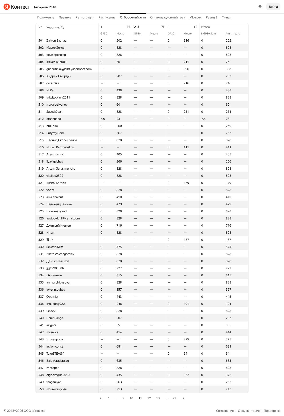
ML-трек (195, 17)
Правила (65, 17)
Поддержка (272, 410)
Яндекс (38, 410)
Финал (226, 17)
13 (158, 398)
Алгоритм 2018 (45, 7)
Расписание (107, 17)
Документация (249, 410)
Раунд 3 (211, 17)
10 (131, 398)
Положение (45, 17)
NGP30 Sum (208, 33)
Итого (205, 27)
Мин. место (233, 33)
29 (174, 398)
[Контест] (17, 7)
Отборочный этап (133, 17)
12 (149, 398)
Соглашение (225, 410)
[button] (55, 27)
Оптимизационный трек (167, 17)
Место (120, 33)
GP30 (104, 33)
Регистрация (85, 17)
